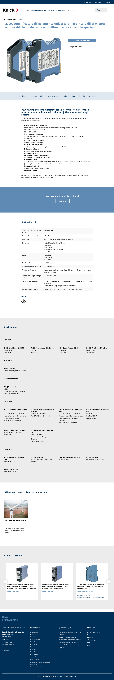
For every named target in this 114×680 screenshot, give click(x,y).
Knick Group (35, 628)
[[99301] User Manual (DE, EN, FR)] (43, 348)
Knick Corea (33, 652)
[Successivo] (108, 581)
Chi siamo (91, 628)
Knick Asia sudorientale (37, 657)
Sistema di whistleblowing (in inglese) (70, 645)
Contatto (62, 201)
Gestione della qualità (93, 632)
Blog (88, 645)
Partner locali (91, 637)
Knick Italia (33, 649)
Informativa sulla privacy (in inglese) (70, 639)
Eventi (89, 642)
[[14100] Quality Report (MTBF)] (16, 431)
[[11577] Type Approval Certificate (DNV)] (98, 412)
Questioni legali (65, 628)
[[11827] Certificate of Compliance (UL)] (16, 413)
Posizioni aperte (92, 635)
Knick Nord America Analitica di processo (42, 667)
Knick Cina (33, 634)
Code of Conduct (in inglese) (67, 637)
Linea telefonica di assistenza (13, 628)
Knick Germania (35, 639)
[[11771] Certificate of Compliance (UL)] (71, 414)
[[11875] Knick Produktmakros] (71, 457)
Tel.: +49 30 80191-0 (8, 643)
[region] (34, 61)
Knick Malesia (34, 654)
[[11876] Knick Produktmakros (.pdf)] (16, 458)
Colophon (61, 647)
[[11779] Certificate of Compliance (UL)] (43, 434)
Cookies (61, 650)
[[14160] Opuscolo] (16, 368)
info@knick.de (6, 650)
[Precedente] (5, 581)
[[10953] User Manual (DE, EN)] (16, 348)
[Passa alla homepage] (11, 10)
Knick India (33, 644)
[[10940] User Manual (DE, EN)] (71, 348)
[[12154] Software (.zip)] (16, 469)
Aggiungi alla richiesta (82, 41)
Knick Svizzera (34, 659)
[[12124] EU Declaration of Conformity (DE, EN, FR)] (43, 411)
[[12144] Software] (98, 457)
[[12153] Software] (43, 458)
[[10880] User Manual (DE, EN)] (98, 348)
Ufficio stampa (91, 640)
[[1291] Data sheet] (16, 388)
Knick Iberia (33, 642)
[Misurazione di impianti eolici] (16, 518)
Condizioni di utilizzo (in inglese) (68, 642)
